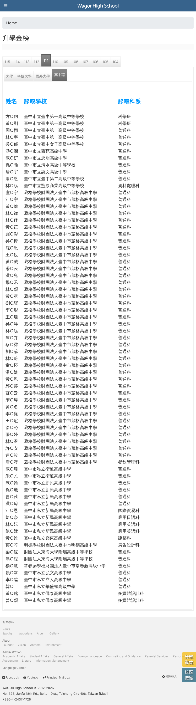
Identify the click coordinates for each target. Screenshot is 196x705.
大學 (9, 76)
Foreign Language (90, 656)
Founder (7, 645)
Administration (12, 652)
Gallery (54, 633)
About (6, 640)
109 (65, 62)
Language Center (14, 667)
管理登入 (171, 676)
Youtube (32, 677)
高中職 (59, 74)
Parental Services (157, 656)
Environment (53, 645)
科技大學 (24, 76)
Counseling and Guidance (123, 656)
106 (95, 62)
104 (115, 62)
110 (55, 62)
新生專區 (8, 622)
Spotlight (8, 633)
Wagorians (26, 633)
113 (27, 62)
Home (11, 22)
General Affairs (63, 656)
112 (36, 62)
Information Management (52, 660)
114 (17, 62)
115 (7, 62)
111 (46, 60)
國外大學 (43, 76)
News (6, 629)
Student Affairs (39, 656)
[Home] (98, 5)
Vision (22, 645)
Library (26, 660)
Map (103, 693)
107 (85, 62)
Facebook (12, 677)
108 (75, 62)
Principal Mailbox (58, 677)
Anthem (35, 645)
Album (41, 633)
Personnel (179, 656)
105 (105, 62)
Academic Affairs (13, 656)
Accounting (10, 660)
